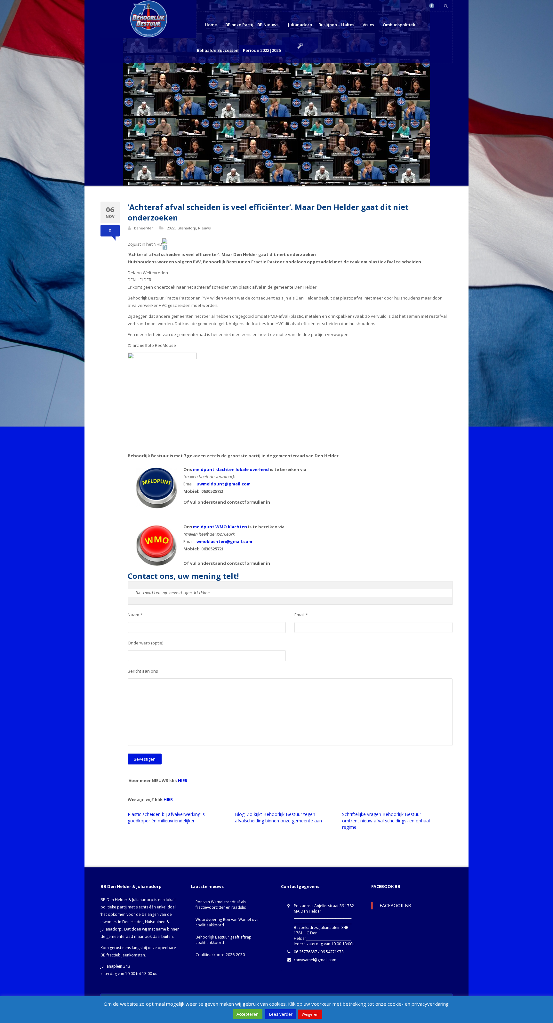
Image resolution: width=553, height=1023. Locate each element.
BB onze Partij (239, 25)
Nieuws (204, 228)
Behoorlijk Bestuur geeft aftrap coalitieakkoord (224, 939)
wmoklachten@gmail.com (224, 541)
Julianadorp (300, 25)
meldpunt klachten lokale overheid (231, 469)
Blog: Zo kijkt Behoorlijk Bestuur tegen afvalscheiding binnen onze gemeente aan (278, 817)
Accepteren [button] (247, 1014)
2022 (171, 228)
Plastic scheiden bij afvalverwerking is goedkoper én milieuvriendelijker (166, 817)
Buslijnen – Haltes (336, 25)
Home (211, 25)
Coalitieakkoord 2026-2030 (220, 954)
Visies (368, 25)
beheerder (143, 228)
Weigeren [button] (310, 1014)
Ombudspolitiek (399, 25)
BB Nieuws (267, 25)
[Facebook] (431, 5)
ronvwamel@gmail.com (315, 960)
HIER (182, 780)
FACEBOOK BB (385, 886)
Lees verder (281, 1014)
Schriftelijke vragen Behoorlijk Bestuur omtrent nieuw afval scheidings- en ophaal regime (386, 820)
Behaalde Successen (217, 50)
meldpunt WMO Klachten (220, 527)
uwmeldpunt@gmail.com (223, 484)
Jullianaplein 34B (115, 966)
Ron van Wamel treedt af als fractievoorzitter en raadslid (221, 904)
